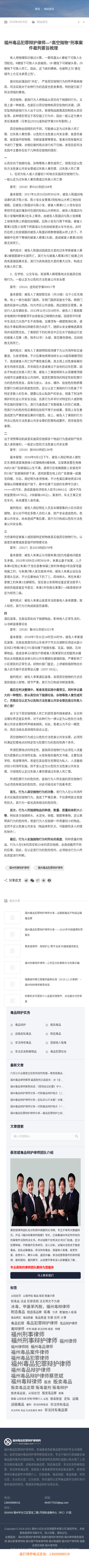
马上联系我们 (45, 1275)
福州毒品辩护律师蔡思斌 (37, 1375)
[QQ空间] (43, 880)
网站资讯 (49, 9)
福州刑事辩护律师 (19, 867)
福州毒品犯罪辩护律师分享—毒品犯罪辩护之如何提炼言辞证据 (37, 1113)
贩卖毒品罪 (49, 1393)
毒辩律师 (17, 1329)
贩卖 (47, 1382)
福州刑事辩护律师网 (29, 1537)
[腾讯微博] (37, 880)
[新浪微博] (26, 880)
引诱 (54, 1312)
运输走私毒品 (23, 1033)
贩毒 (61, 1393)
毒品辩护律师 (68, 1323)
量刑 (28, 1404)
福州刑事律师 (27, 1334)
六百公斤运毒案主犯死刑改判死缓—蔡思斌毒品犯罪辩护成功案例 (37, 1073)
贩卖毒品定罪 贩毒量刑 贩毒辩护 (39, 1387)
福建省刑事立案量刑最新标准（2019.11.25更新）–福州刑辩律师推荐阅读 (53, 982)
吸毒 (47, 1312)
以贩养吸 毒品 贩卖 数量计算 (39, 1295)
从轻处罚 (16, 1295)
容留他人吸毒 (58, 1042)
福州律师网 (20, 1347)
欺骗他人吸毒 (68, 1312)
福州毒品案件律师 (30, 1352)
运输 (75, 1398)
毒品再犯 (16, 1317)
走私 (67, 1398)
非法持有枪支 (40, 1404)
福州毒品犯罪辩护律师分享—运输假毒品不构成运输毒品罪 (53, 916)
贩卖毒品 (55, 1024)
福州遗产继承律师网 (37, 1541)
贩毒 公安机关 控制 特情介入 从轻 (29, 1398)
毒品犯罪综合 (58, 1051)
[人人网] (49, 880)
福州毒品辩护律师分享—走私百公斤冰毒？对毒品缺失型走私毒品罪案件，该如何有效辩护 (37, 1100)
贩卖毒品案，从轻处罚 (25, 1393)
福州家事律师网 (16, 1541)
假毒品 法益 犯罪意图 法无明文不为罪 (35, 1301)
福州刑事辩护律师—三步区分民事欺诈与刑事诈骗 (52, 963)
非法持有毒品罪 (56, 1410)
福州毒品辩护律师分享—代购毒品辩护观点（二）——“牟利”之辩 (37, 1093)
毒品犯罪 (17, 1323)
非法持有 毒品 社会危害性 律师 (26, 1410)
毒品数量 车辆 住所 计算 (50, 1317)
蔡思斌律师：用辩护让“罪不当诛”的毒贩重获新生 (52, 946)
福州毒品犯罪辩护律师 (50, 867)
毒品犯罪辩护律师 (42, 1323)
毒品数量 (28, 1317)
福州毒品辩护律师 (31, 1370)
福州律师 (68, 1341)
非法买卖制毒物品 (26, 1051)
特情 (57, 1329)
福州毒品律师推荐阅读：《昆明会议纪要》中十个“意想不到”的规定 (37, 1086)
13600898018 (12, 1502)
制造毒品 (55, 1033)
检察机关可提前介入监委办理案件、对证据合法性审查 (53, 999)
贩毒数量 (56, 1398)
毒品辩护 (20, 1024)
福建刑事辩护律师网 (52, 1537)
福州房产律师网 (70, 1541)
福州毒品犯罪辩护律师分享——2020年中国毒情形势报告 (54, 932)
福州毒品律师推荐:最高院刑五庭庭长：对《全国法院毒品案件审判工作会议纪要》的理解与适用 (37, 1080)
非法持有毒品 (23, 1042)
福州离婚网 (55, 1541)
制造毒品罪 (34, 1312)
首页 (37, 9)
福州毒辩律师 (26, 1381)
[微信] (32, 880)
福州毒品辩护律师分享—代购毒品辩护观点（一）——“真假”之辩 (37, 1106)
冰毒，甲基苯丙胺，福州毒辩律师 (40, 1306)
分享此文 (15, 880)
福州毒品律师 (42, 1347)
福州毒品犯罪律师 (30, 1358)
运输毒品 (17, 1404)
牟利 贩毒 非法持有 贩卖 (39, 1329)
